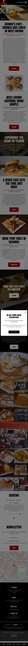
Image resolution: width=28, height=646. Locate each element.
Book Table (14, 332)
